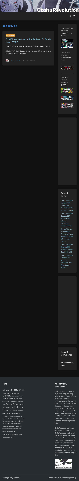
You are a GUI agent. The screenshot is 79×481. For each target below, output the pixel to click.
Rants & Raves (10, 35)
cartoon (15, 398)
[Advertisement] (67, 151)
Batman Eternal (18, 396)
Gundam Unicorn (15, 413)
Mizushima (5, 426)
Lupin (12, 421)
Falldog (63, 394)
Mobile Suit (11, 426)
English (21, 404)
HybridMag (72, 478)
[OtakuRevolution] (39, 6)
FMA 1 (8, 407)
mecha (18, 423)
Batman (11, 396)
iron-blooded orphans (12, 416)
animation (6, 390)
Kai (9, 418)
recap (14, 435)
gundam (6, 413)
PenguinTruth (71, 396)
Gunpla (4, 416)
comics (11, 401)
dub (17, 404)
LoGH (8, 421)
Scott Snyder (6, 437)
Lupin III (17, 421)
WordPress (61, 478)
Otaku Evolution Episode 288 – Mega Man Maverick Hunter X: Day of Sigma (67, 205)
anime (14, 389)
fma (4, 407)
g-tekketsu (20, 410)
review (19, 434)
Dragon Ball (11, 404)
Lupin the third (11, 423)
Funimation (14, 410)
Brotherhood (7, 398)
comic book (5, 401)
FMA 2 (12, 407)
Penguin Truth (15, 61)
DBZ (16, 401)
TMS (12, 437)
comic (20, 398)
